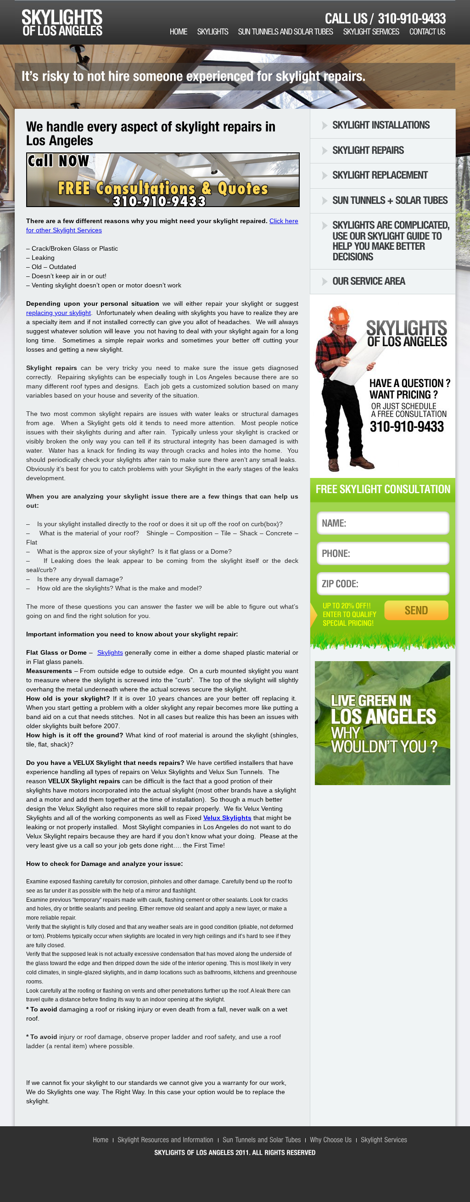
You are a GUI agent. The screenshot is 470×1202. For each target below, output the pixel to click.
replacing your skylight (58, 312)
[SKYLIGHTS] (217, 32)
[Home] (100, 1139)
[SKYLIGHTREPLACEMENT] (380, 174)
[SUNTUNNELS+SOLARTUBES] (390, 200)
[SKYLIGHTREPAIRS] (368, 149)
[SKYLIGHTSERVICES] (376, 32)
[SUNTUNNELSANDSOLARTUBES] (290, 32)
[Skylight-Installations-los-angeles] (381, 124)
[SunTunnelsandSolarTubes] (262, 1139)
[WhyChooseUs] (331, 1139)
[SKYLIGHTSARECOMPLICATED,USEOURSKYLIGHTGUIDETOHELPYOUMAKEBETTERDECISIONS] (392, 240)
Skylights (110, 652)
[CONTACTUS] (432, 32)
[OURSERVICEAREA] (369, 280)
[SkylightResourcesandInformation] (165, 1139)
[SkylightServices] (384, 1139)
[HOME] (183, 32)
